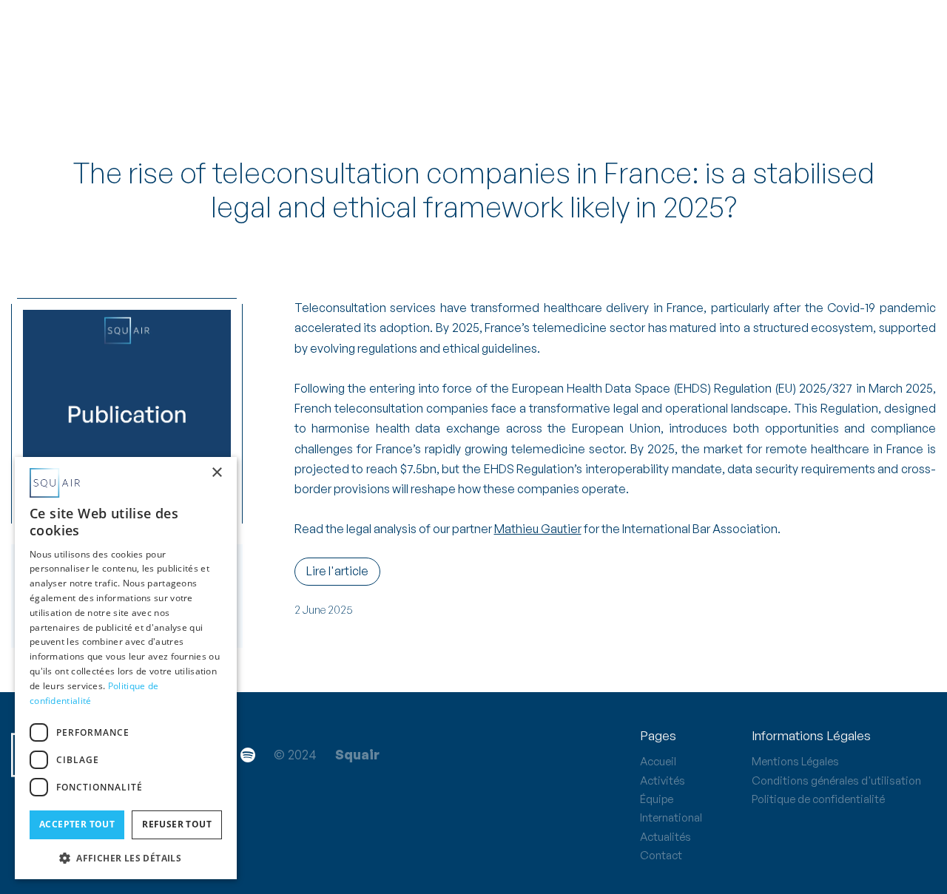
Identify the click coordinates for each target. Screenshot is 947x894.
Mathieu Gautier (538, 528)
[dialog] (126, 668)
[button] (126, 856)
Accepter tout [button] (77, 824)
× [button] (216, 472)
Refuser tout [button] (177, 824)
